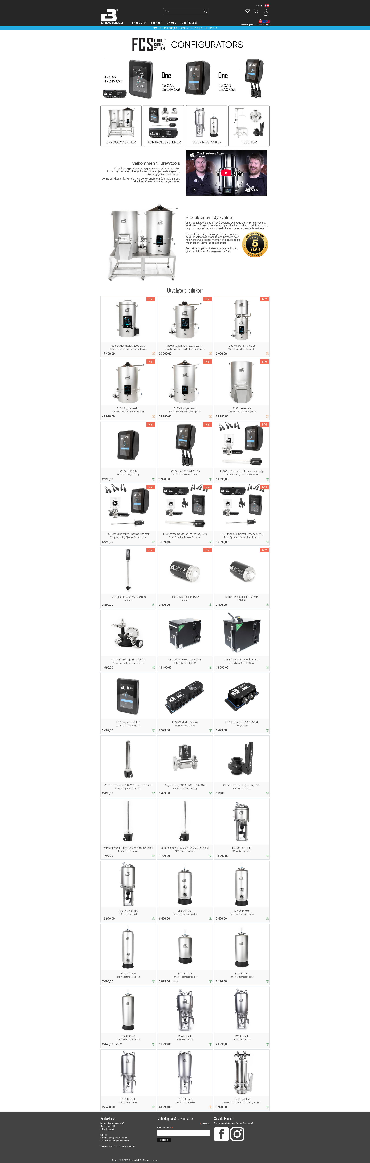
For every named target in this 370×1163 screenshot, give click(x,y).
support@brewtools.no (119, 1140)
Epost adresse (165, 1127)
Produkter (139, 22)
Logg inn (266, 15)
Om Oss (171, 22)
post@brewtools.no (118, 1138)
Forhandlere (189, 22)
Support (156, 22)
